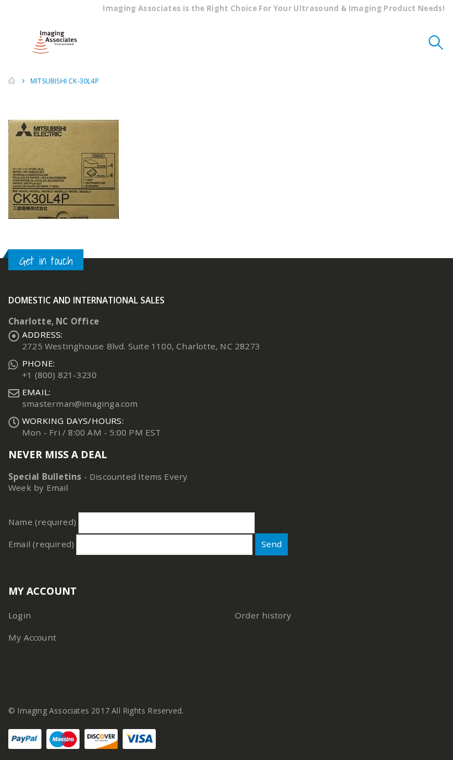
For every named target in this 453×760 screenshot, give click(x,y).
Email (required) (42, 543)
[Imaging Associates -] (57, 42)
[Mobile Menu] (16, 42)
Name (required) (43, 521)
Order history (263, 615)
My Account (32, 637)
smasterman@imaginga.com (80, 403)
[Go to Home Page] (11, 81)
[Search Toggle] (436, 42)
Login (19, 615)
